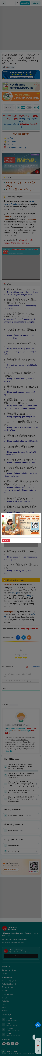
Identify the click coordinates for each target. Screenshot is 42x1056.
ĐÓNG (6, 540)
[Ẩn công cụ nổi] (34, 1037)
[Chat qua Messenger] (38, 1025)
